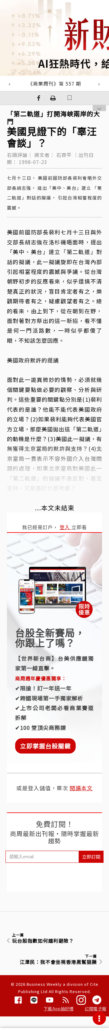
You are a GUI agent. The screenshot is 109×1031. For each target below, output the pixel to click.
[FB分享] (39, 98)
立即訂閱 (91, 856)
